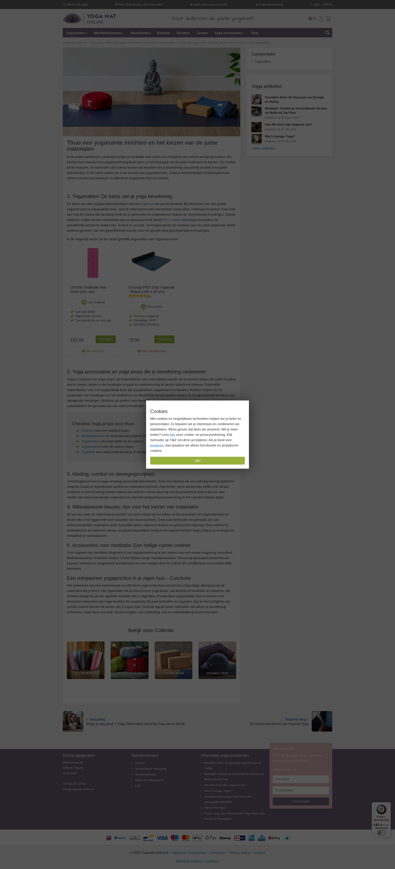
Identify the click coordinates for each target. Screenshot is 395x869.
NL (314, 18)
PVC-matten (172, 220)
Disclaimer (218, 852)
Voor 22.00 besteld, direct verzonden (140, 4)
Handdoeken (140, 33)
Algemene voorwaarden (189, 852)
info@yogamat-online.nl (78, 789)
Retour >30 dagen (77, 4)
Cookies (259, 852)
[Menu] (388, 804)
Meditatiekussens (107, 33)
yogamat (147, 204)
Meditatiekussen (93, 436)
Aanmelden (301, 801)
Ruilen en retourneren (149, 780)
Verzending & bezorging (150, 768)
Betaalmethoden (146, 774)
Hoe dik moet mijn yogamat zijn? (225, 785)
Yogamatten (75, 33)
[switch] (381, 832)
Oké (198, 460)
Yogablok (88, 452)
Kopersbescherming (270, 4)
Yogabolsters (90, 441)
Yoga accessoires (228, 33)
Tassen (202, 33)
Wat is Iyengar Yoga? (218, 790)
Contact (140, 762)
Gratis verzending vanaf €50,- (211, 4)
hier (172, 434)
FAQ (138, 785)
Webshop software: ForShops (197, 861)
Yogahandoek (91, 446)
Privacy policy (239, 852)
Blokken (163, 33)
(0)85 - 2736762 (322, 4)
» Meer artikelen (263, 148)
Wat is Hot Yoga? (215, 807)
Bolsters (183, 33)
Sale (254, 33)
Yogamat (87, 430)
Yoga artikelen (266, 86)
